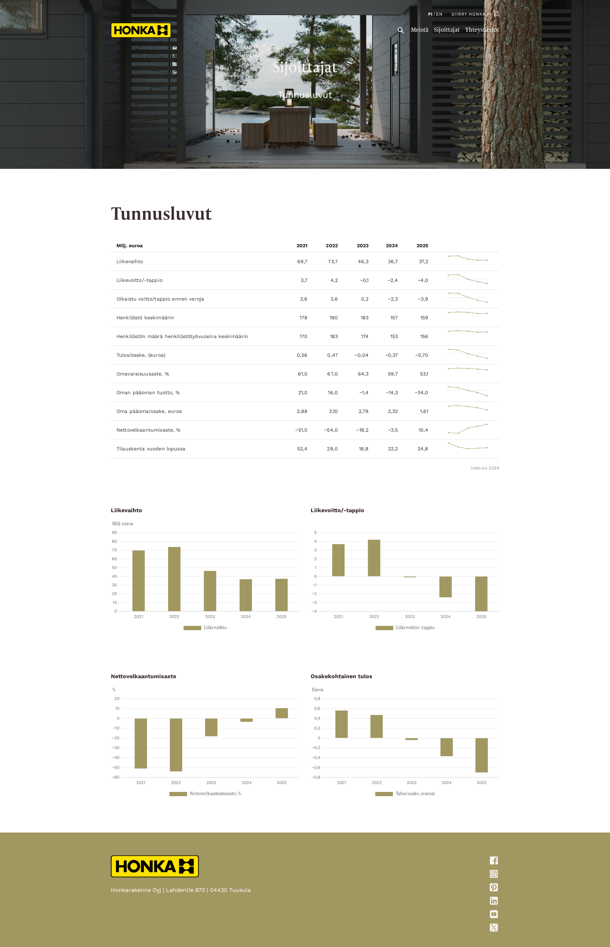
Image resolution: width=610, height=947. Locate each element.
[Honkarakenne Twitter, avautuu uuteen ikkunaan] (452, 929)
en (439, 14)
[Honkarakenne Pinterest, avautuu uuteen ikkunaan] (452, 888)
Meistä (419, 30)
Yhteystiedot (482, 30)
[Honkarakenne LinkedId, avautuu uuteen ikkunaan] (452, 902)
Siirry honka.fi (471, 14)
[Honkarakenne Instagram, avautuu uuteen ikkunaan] (452, 875)
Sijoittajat (447, 30)
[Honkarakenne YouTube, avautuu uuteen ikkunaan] (452, 915)
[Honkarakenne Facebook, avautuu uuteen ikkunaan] (452, 862)
